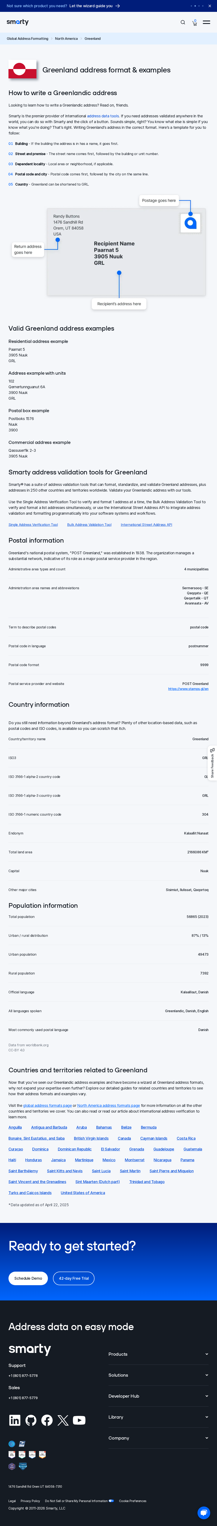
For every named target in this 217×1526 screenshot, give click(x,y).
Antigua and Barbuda (49, 1127)
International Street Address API (146, 525)
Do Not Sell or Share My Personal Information (76, 1501)
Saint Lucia (101, 1171)
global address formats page (47, 1105)
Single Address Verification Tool (33, 525)
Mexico (109, 1160)
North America (66, 38)
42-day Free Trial (74, 1278)
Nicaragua (162, 1160)
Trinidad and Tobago (147, 1181)
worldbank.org (37, 1045)
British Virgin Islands (91, 1138)
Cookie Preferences (132, 1501)
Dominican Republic (75, 1149)
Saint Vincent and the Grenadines (37, 1181)
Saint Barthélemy (23, 1171)
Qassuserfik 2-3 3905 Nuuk (22, 453)
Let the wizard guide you (91, 6)
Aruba (81, 1127)
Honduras (33, 1160)
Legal (12, 1501)
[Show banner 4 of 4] (202, 6)
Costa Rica (186, 1138)
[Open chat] (204, 1513)
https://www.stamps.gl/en (188, 689)
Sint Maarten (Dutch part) (97, 1181)
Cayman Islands (153, 1138)
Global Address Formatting (27, 38)
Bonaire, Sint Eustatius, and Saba (36, 1138)
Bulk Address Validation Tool (89, 525)
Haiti (12, 1160)
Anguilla (15, 1127)
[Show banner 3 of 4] (199, 6)
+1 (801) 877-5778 (23, 1376)
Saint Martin (130, 1171)
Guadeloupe (163, 1149)
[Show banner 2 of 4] (195, 6)
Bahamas (104, 1127)
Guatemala (193, 1149)
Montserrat (134, 1160)
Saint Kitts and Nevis (64, 1171)
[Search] (182, 22)
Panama (187, 1160)
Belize (126, 1127)
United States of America (83, 1193)
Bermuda (148, 1127)
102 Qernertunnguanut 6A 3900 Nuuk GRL (26, 390)
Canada (124, 1138)
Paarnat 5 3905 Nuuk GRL (18, 355)
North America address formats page (108, 1105)
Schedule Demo (28, 1278)
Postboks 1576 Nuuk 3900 (21, 424)
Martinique (84, 1160)
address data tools (103, 116)
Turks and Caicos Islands (29, 1193)
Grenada (136, 1149)
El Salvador (110, 1149)
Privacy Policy (30, 1501)
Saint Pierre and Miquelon (171, 1171)
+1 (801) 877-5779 (23, 1398)
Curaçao (15, 1149)
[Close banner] (210, 6)
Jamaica (58, 1160)
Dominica (40, 1149)
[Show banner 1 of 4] (191, 6)
